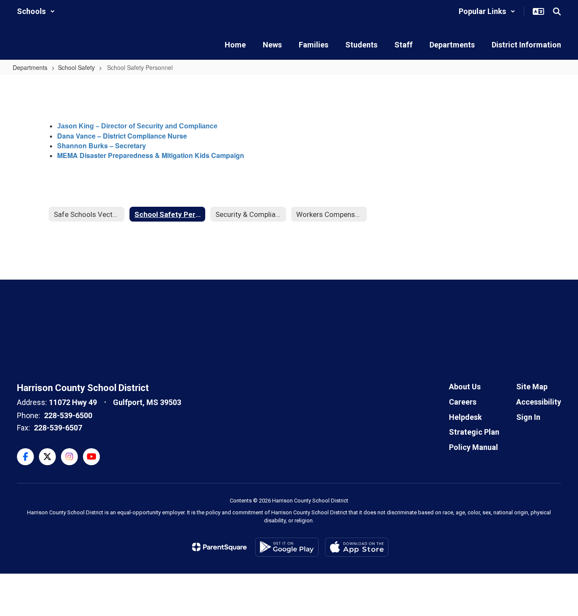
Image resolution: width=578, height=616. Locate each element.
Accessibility (538, 401)
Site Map (532, 386)
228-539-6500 (68, 415)
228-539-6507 (58, 427)
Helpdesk (465, 417)
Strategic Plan (474, 431)
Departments (30, 67)
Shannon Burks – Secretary (101, 145)
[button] (36, 11)
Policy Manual (473, 447)
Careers (462, 401)
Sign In (528, 417)
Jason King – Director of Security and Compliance (137, 126)
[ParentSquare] (219, 547)
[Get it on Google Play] (287, 547)
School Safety (76, 67)
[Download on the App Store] (356, 547)
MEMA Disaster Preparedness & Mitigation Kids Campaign (150, 155)
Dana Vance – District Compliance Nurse (122, 136)
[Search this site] (557, 11)
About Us (465, 386)
